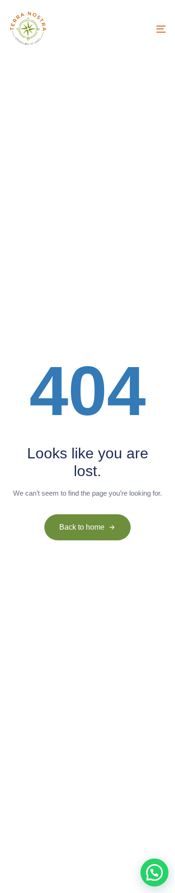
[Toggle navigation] (139, 29)
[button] (154, 872)
